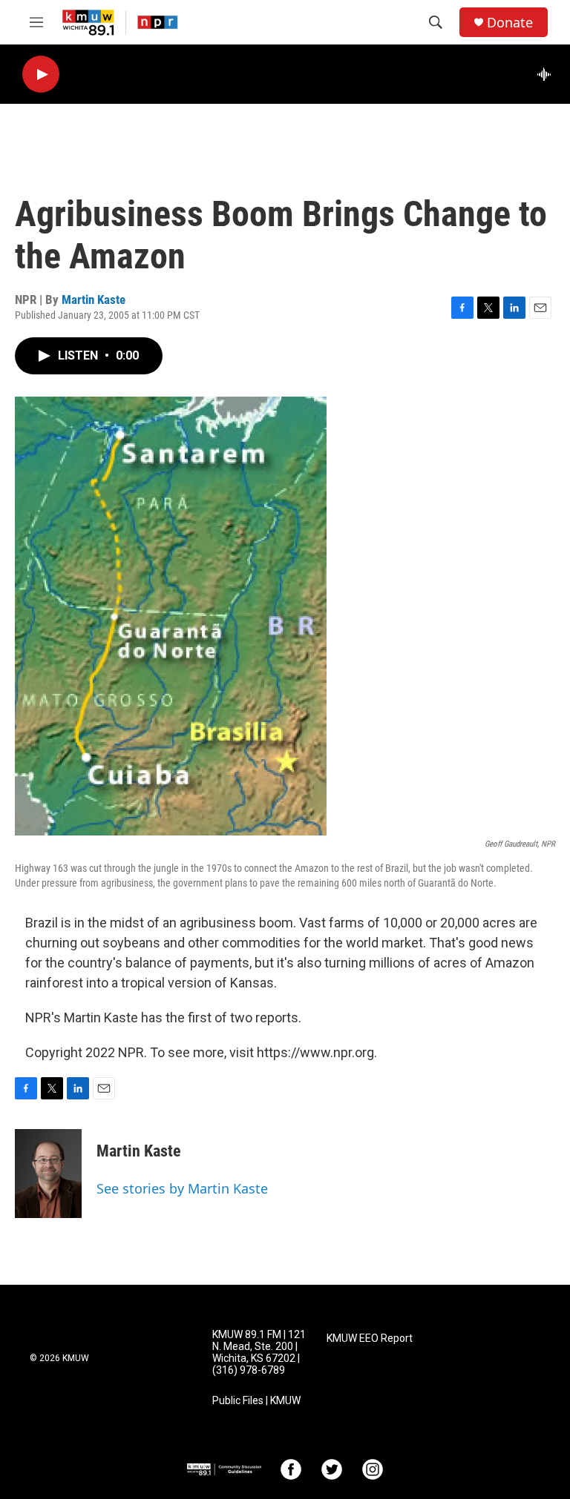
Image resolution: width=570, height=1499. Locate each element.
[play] (41, 74)
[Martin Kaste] (48, 1173)
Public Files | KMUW (256, 1400)
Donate (510, 22)
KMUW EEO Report (370, 1338)
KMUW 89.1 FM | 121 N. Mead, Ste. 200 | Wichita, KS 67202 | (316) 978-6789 (259, 1352)
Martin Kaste (93, 299)
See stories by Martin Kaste (182, 1188)
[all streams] (548, 74)
